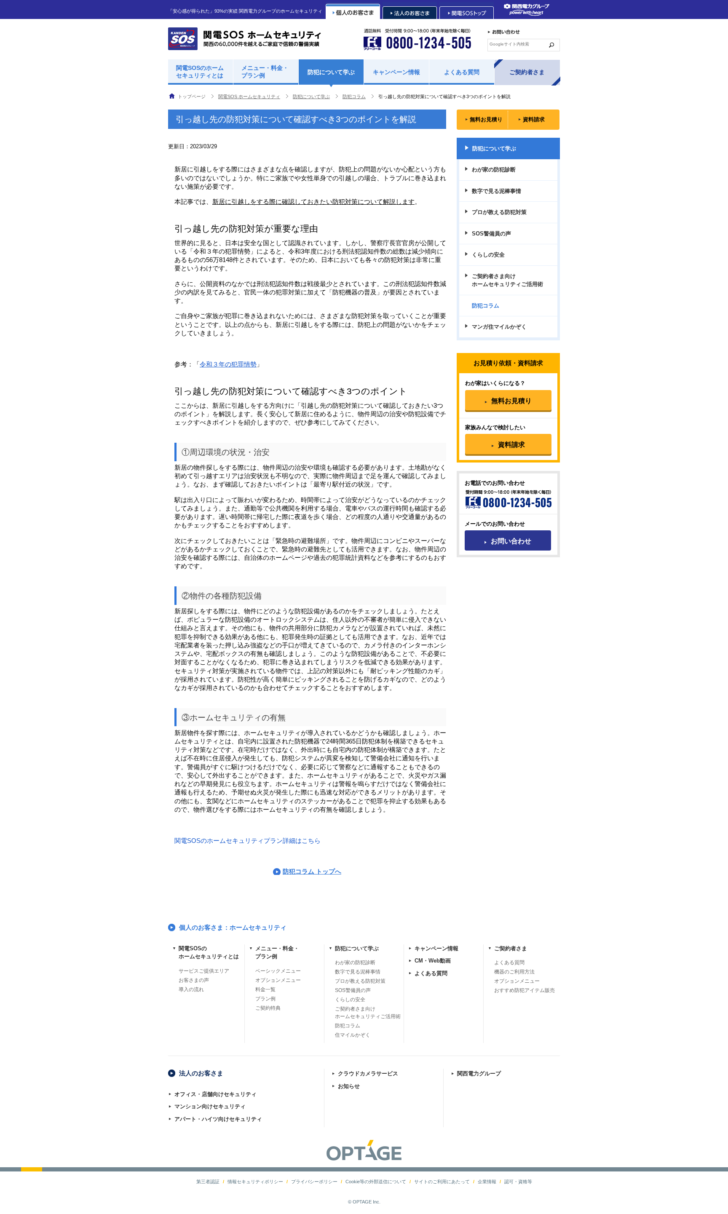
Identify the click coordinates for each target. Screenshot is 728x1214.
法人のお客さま (201, 1073)
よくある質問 (461, 72)
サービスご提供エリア (204, 971)
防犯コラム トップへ (312, 871)
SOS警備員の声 (491, 233)
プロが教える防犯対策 (499, 212)
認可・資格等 (518, 1181)
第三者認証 (207, 1181)
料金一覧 (265, 989)
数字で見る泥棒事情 (496, 191)
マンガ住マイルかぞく (499, 327)
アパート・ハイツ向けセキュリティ (218, 1119)
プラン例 (265, 999)
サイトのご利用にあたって (442, 1181)
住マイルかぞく (352, 1035)
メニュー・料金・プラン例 (265, 71)
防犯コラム (347, 1026)
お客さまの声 (194, 980)
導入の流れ (191, 989)
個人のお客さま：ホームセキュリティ (232, 927)
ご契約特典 (268, 1008)
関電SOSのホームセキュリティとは (200, 71)
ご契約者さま (527, 72)
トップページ (192, 96)
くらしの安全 (488, 254)
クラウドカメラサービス (368, 1073)
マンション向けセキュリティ (210, 1106)
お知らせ (349, 1086)
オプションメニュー (278, 980)
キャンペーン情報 (396, 72)
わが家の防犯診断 (494, 169)
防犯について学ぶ (331, 72)
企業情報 (487, 1181)
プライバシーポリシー (314, 1181)
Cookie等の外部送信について (375, 1181)
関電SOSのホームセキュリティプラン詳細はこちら (247, 840)
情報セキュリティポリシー (255, 1181)
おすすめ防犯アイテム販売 (524, 990)
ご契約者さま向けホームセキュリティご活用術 (507, 280)
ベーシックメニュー (278, 971)
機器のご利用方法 (514, 972)
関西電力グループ (479, 1073)
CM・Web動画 (433, 960)
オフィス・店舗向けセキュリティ (215, 1094)
